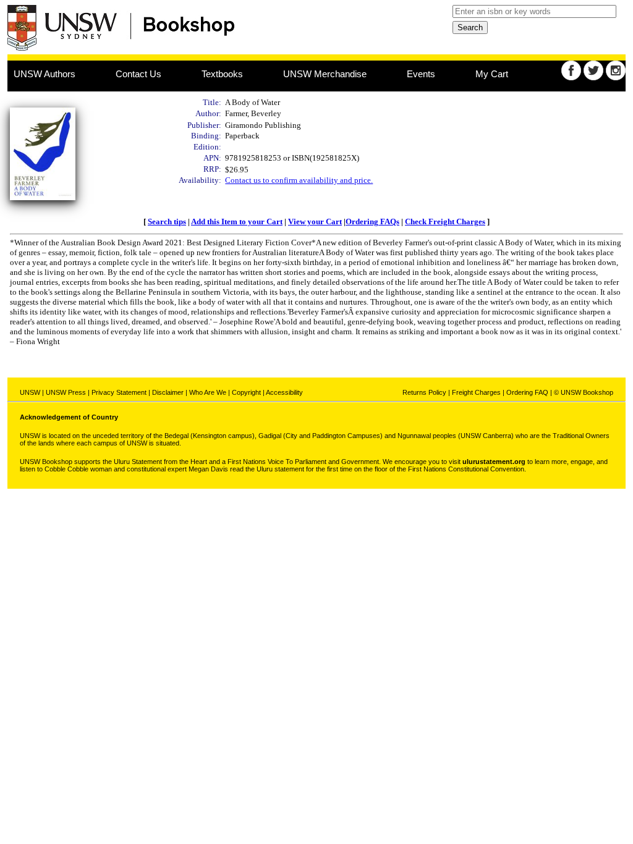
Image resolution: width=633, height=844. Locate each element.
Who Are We (207, 392)
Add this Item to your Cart (237, 221)
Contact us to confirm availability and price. (299, 180)
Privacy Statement (119, 392)
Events (421, 74)
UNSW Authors (44, 74)
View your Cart (315, 221)
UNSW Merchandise (325, 74)
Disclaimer (168, 392)
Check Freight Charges (445, 221)
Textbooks (222, 74)
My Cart (491, 74)
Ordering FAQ (527, 392)
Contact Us (138, 74)
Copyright (246, 392)
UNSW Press (66, 392)
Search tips (167, 221)
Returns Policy (424, 392)
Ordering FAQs (372, 221)
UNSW (30, 392)
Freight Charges (476, 392)
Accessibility (284, 392)
